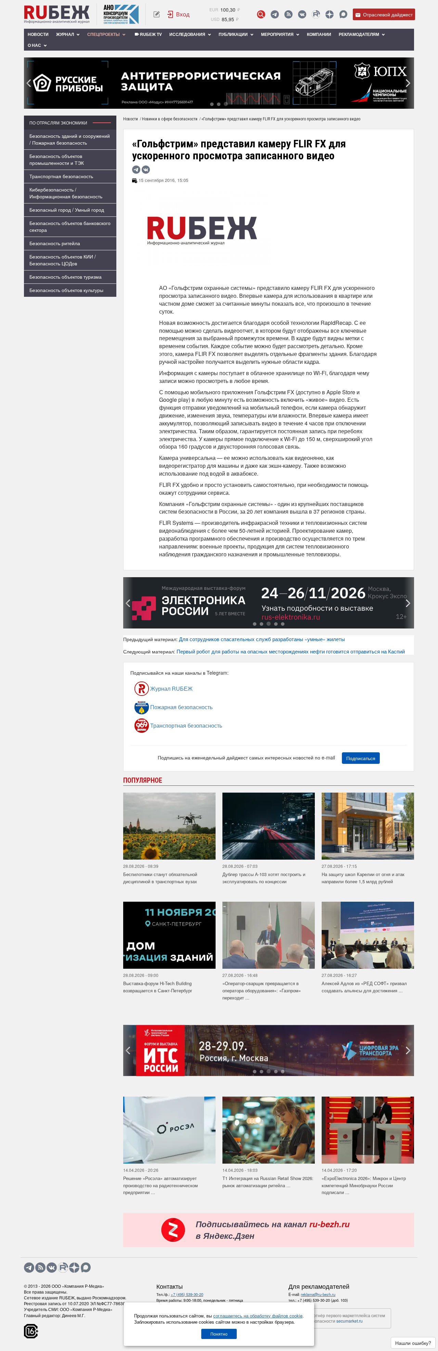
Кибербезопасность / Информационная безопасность (65, 193)
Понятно (219, 1334)
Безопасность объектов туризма (65, 276)
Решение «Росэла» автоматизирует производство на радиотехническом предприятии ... (160, 1185)
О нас (35, 45)
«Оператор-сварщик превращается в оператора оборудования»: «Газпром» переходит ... (261, 990)
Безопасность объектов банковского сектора (70, 226)
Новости (38, 34)
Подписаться (360, 758)
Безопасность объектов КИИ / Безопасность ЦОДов (62, 260)
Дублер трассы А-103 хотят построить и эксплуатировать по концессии (263, 878)
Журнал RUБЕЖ (171, 688)
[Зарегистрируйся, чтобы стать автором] (156, 14)
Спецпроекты (104, 34)
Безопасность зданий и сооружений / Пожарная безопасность (69, 139)
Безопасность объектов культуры (66, 290)
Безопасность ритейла (54, 243)
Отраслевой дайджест (387, 14)
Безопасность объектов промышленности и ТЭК (56, 159)
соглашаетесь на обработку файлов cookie (257, 1315)
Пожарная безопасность (180, 707)
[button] (212, 103)
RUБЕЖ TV (150, 34)
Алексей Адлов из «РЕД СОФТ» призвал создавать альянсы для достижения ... (364, 987)
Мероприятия (278, 34)
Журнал (65, 34)
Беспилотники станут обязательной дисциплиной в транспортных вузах (160, 878)
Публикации (234, 34)
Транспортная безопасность (61, 176)
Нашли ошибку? (413, 1342)
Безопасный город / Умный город (66, 209)
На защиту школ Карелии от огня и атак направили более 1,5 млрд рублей (363, 878)
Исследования (187, 34)
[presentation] (29, 83)
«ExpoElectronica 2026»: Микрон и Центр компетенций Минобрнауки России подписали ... (364, 1185)
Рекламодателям (359, 34)
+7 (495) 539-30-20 (187, 1294)
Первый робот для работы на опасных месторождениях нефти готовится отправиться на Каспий (291, 651)
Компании (319, 34)
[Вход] (178, 14)
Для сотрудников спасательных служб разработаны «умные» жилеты (262, 639)
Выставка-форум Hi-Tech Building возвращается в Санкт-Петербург (157, 987)
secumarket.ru (349, 1321)
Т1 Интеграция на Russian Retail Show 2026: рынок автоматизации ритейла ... (267, 1182)
